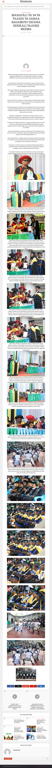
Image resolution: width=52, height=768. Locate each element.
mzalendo (29, 32)
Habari (36, 766)
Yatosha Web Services (24, 766)
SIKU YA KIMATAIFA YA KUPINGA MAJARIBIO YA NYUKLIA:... (19, 721)
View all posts (8, 758)
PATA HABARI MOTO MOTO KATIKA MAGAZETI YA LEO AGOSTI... (41, 722)
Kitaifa (28, 12)
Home (5, 6)
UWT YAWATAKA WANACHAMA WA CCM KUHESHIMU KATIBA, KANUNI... (19, 738)
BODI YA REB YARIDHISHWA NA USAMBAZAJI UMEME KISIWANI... (42, 730)
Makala (48, 766)
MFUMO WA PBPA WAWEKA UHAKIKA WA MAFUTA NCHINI (41, 737)
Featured (24, 12)
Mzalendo (26, 1)
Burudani (44, 766)
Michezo (40, 766)
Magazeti (43, 719)
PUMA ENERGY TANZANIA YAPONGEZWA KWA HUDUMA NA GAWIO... (19, 730)
